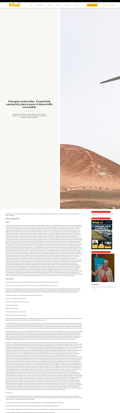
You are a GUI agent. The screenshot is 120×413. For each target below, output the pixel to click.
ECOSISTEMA (95, 284)
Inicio (31, 5)
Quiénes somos (40, 5)
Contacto (77, 5)
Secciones (67, 5)
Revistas (49, 5)
